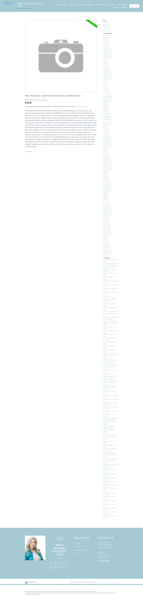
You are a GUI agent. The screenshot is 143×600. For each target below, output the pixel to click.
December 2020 (107, 163)
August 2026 (106, 37)
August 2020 (106, 171)
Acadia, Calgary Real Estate (110, 263)
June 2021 (105, 152)
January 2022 (106, 138)
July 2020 (105, 172)
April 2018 (105, 222)
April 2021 (105, 155)
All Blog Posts (106, 22)
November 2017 (107, 230)
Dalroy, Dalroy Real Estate (110, 311)
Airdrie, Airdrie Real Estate (110, 265)
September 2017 (107, 234)
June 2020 (105, 174)
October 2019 (106, 188)
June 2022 (105, 129)
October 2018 (106, 211)
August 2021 (106, 148)
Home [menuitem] (56, 4)
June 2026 (105, 41)
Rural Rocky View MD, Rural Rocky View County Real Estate (110, 460)
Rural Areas (90, 4)
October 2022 (106, 121)
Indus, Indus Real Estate (109, 353)
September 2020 (107, 169)
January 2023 (106, 115)
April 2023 (105, 110)
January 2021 (106, 161)
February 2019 (107, 203)
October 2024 (106, 75)
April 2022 (105, 132)
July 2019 (105, 194)
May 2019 (105, 197)
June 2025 (105, 62)
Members (123, 7)
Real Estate (106, 28)
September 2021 (107, 146)
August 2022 (106, 125)
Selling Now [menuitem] (63, 4)
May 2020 (105, 176)
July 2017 (105, 237)
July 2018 (105, 216)
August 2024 (106, 79)
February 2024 (107, 90)
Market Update (121, 4)
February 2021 (107, 159)
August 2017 (106, 236)
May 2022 (105, 131)
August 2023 (106, 102)
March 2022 (106, 134)
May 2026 (105, 43)
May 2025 (105, 64)
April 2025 (105, 66)
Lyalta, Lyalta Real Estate (110, 386)
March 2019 (106, 201)
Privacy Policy (99, 582)
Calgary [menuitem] (81, 4)
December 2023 (107, 94)
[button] (134, 6)
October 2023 (106, 98)
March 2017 (106, 245)
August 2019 (106, 192)
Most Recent (106, 35)
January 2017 (106, 249)
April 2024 (106, 87)
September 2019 (107, 190)
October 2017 (106, 232)
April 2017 (105, 243)
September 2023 (107, 100)
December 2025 (107, 50)
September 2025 (107, 56)
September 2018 (107, 213)
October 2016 (106, 255)
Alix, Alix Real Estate (108, 267)
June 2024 (105, 83)
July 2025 (105, 60)
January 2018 (106, 228)
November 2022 (107, 119)
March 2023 (106, 111)
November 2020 (107, 165)
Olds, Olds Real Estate (109, 420)
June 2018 (105, 218)
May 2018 (105, 220)
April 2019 (105, 199)
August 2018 (106, 214)
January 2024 (106, 92)
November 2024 (107, 73)
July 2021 (105, 150)
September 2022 (107, 123)
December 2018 (107, 207)
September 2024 (107, 77)
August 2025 (106, 58)
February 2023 (107, 113)
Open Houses (106, 26)
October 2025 (106, 54)
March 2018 (106, 224)
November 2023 (107, 96)
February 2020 (107, 182)
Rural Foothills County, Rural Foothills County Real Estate (110, 454)
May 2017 (105, 241)
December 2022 (107, 117)
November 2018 (107, 209)
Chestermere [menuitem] (73, 4)
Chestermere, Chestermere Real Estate (39, 100)
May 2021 (105, 153)
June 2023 (105, 106)
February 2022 (107, 136)
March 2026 (106, 47)
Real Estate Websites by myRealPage (110, 582)
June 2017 (105, 239)
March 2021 (106, 157)
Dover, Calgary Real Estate (110, 317)
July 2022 (105, 127)
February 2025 (107, 69)
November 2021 (107, 142)
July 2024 (105, 81)
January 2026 (106, 48)
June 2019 (105, 195)
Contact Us (134, 6)
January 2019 (106, 205)
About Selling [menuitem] (111, 4)
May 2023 (105, 108)
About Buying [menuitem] (100, 4)
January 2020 (106, 184)
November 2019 (107, 186)
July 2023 (105, 104)
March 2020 (106, 180)
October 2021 (106, 144)
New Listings (106, 24)
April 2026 (106, 45)
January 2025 (106, 71)
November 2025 (107, 52)
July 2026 (105, 39)
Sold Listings (106, 30)
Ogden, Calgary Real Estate (110, 418)
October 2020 (106, 167)
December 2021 (107, 140)
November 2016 (107, 253)
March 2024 (106, 89)
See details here (81, 106)
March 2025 (106, 68)
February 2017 (107, 247)
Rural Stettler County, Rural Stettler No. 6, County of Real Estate (110, 466)
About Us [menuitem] (116, 7)
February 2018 (107, 226)
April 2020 (106, 178)
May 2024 (105, 85)
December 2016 (107, 251)
